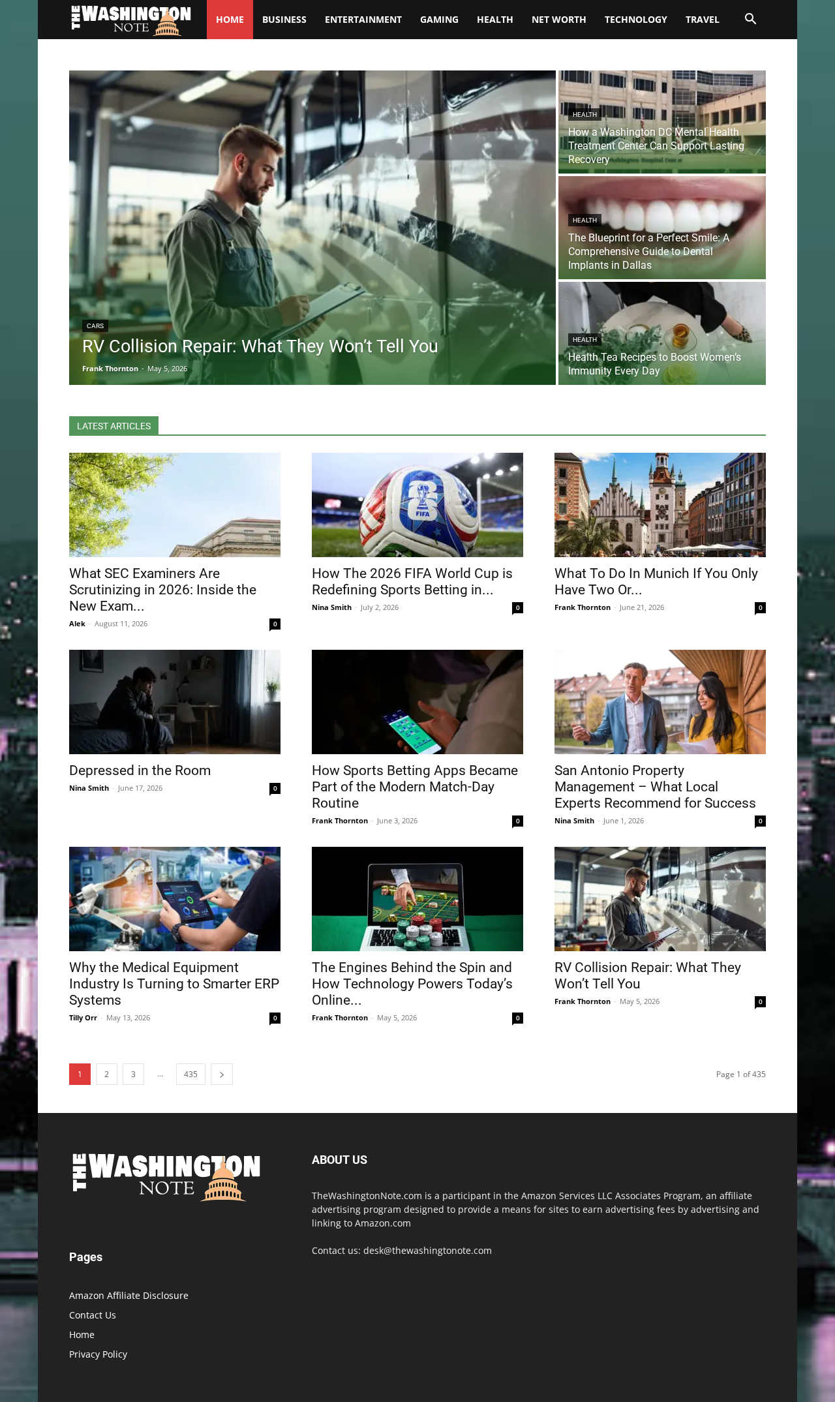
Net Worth (559, 19)
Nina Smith (332, 607)
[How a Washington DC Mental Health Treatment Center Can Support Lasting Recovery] (662, 122)
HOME (230, 19)
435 (191, 1074)
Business (284, 19)
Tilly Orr (83, 1017)
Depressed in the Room (140, 770)
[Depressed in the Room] (175, 702)
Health (495, 19)
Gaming (439, 19)
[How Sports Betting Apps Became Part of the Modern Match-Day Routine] (417, 702)
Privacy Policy (98, 1354)
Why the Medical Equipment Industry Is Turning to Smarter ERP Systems (174, 984)
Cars (95, 325)
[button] (750, 20)
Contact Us (92, 1315)
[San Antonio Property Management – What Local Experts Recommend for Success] (660, 702)
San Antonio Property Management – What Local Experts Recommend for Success (655, 787)
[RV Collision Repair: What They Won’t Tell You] (312, 227)
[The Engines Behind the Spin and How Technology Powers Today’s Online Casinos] (417, 899)
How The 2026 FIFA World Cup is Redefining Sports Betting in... (412, 582)
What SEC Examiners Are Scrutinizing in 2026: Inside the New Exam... (162, 590)
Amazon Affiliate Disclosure (129, 1295)
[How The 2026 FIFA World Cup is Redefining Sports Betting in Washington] (417, 505)
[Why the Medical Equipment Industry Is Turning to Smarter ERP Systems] (175, 899)
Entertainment (363, 19)
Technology (636, 19)
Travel (703, 19)
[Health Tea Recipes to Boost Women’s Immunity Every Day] (662, 333)
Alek (77, 623)
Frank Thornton (582, 607)
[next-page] (222, 1074)
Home (82, 1334)
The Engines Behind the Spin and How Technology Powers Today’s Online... (412, 984)
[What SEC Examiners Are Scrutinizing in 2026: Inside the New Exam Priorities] (175, 505)
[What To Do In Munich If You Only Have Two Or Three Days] (660, 505)
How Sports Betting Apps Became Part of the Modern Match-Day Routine (415, 787)
